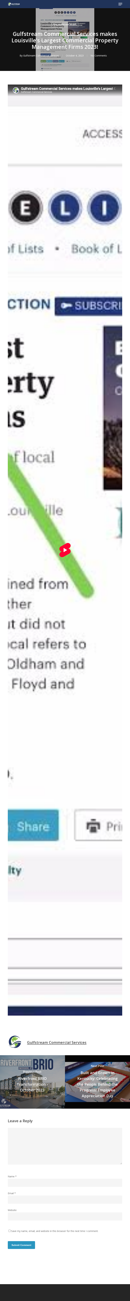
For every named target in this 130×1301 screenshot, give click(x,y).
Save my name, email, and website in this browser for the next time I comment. (54, 1231)
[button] (120, 4)
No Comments (99, 55)
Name (12, 1176)
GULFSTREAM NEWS (64, 24)
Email (12, 1193)
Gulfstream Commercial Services (41, 55)
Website (12, 1210)
